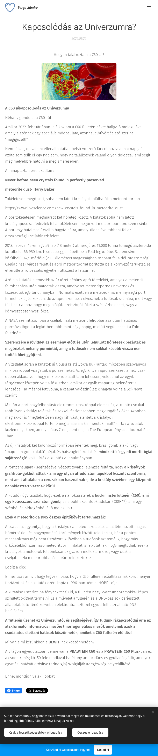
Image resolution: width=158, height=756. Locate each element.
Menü (149, 7)
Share (16, 690)
